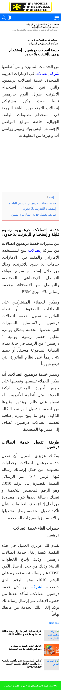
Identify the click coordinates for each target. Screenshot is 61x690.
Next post (54, 623)
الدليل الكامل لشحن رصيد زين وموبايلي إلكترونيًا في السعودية (25, 647)
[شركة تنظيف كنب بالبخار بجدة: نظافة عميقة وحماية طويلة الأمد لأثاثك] (51, 635)
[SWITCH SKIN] (9, 17)
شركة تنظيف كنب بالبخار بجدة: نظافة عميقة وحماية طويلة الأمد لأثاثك (22, 633)
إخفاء (51, 197)
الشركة (37, 587)
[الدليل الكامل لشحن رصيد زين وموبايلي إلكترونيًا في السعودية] (51, 650)
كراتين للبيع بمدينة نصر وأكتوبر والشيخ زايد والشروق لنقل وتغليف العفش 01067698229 (22, 663)
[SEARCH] (4, 17)
